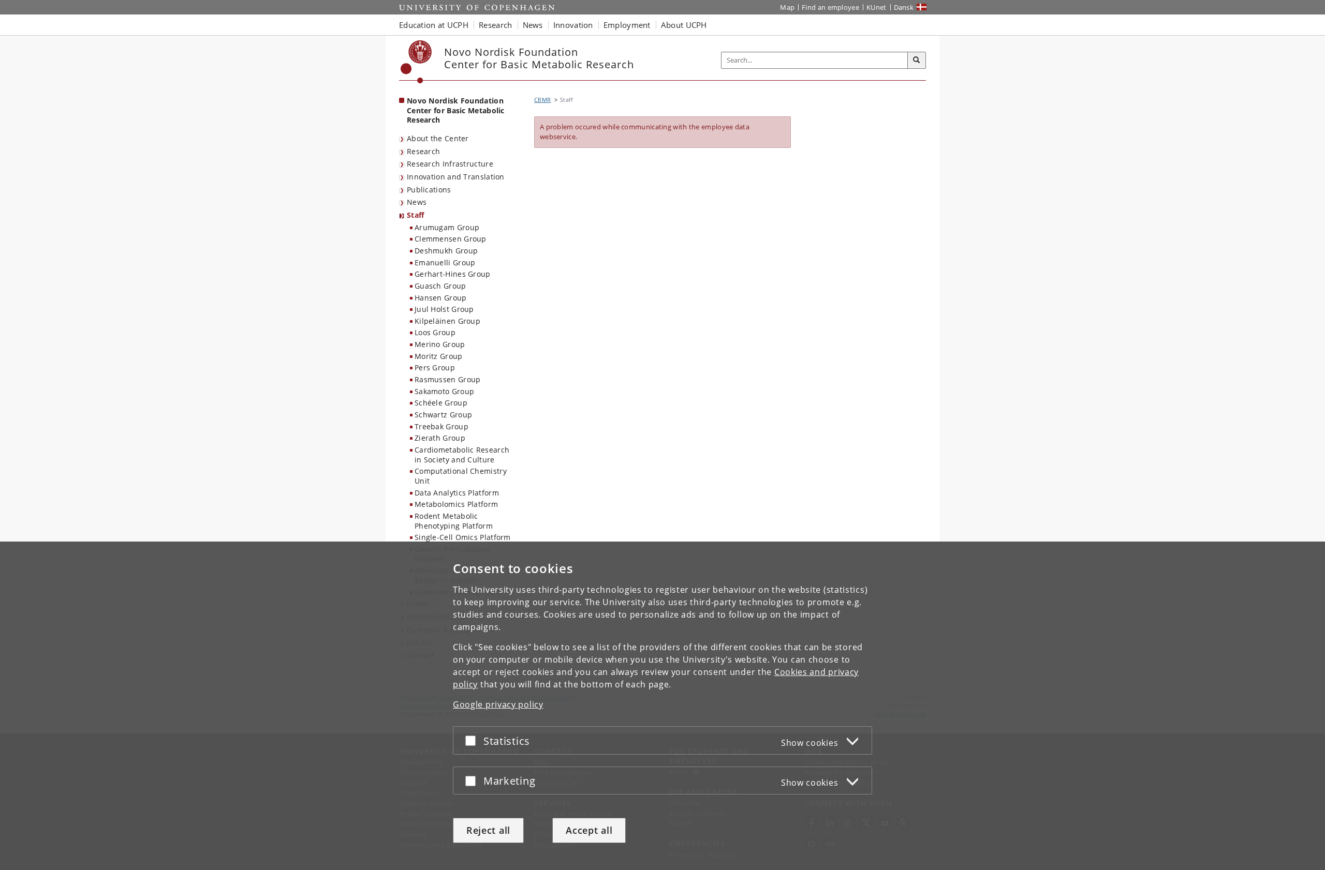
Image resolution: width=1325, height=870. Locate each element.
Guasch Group (440, 286)
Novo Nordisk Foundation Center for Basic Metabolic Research (456, 110)
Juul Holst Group (444, 309)
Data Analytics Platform (457, 493)
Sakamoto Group (444, 391)
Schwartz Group (443, 414)
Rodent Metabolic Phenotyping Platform (454, 521)
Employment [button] (627, 25)
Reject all (488, 830)
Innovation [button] (573, 25)
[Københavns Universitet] (416, 61)
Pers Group (435, 367)
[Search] (916, 60)
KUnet (876, 7)
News (416, 202)
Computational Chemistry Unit (461, 476)
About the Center (438, 138)
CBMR (542, 99)
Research (423, 151)
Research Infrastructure (450, 164)
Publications (429, 189)
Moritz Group (439, 356)
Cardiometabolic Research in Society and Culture (462, 454)
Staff (415, 215)
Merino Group (440, 344)
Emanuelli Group (445, 262)
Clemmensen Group (451, 239)
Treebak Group (441, 426)
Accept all (589, 830)
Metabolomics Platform (456, 504)
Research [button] (495, 25)
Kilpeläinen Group (447, 321)
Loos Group (435, 332)
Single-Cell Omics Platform (463, 537)
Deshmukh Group (446, 251)
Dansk (904, 7)
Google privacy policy (498, 704)
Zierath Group (440, 438)
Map (787, 7)
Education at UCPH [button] (433, 25)
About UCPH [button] (684, 25)
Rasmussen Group (448, 379)
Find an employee (830, 7)
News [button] (533, 25)
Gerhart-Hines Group (453, 274)
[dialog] (662, 706)
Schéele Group (441, 403)
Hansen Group (441, 298)
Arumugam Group (447, 227)
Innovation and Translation (456, 177)
